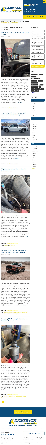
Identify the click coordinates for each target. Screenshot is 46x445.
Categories (25, 21)
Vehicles (34, 428)
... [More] (33, 92)
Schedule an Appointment (23, 412)
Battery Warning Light (35, 90)
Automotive (6, 245)
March (34, 112)
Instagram (40, 438)
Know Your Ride (35, 60)
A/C (37, 74)
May (34, 108)
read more (19, 102)
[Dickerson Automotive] (11, 9)
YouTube (41, 437)
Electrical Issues (34, 80)
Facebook (36, 437)
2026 (33, 100)
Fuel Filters (11, 245)
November (35, 122)
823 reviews (31, 5)
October (35, 124)
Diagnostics (3, 397)
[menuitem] (3, 429)
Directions (29, 428)
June (34, 106)
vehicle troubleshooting (8, 312)
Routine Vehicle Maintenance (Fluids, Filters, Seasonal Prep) (38, 37)
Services (13, 428)
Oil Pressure (41, 84)
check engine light (17, 312)
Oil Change (41, 74)
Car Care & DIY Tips (36, 34)
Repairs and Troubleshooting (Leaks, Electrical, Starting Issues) (37, 42)
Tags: (32, 72)
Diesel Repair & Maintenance (10, 23)
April (34, 110)
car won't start (40, 80)
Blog (17, 21)
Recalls (24, 396)
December (35, 121)
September (35, 126)
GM (14, 245)
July (34, 104)
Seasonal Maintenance (35, 88)
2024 (33, 143)
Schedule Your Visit (36, 17)
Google (37, 437)
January (34, 115)
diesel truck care (9, 313)
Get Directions (33, 433)
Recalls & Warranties (36, 46)
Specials (23, 428)
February (35, 113)
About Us (10, 21)
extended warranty (35, 86)
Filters (40, 86)
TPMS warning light (35, 84)
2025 (33, 118)
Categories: (35, 28)
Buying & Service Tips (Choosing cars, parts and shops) (37, 56)
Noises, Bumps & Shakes (36, 63)
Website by (41, 443)
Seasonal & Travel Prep (36, 52)
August (34, 103)
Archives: (34, 97)
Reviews (8, 428)
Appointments (41, 428)
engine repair (34, 76)
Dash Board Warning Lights (37, 49)
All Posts (33, 31)
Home (3, 21)
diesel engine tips (16, 313)
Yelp (39, 437)
